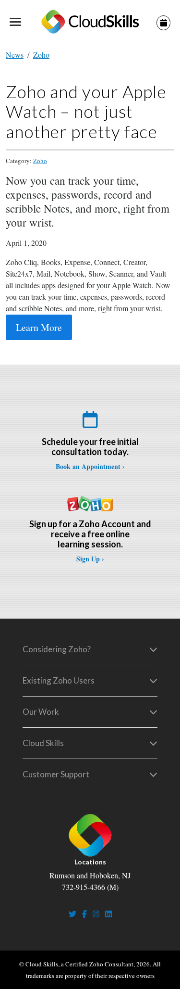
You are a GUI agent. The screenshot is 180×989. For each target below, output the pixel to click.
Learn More (39, 327)
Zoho (41, 55)
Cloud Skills (43, 743)
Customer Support (56, 774)
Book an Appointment (88, 466)
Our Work (41, 712)
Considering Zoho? (57, 649)
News (15, 55)
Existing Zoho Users (59, 680)
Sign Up (88, 559)
